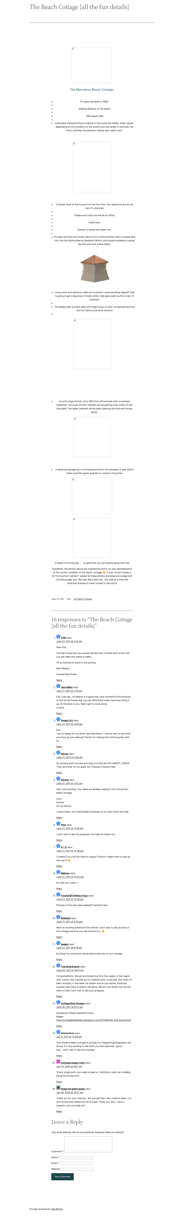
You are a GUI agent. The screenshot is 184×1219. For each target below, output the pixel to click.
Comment (57, 1151)
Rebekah (65, 918)
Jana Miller (67, 687)
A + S (64, 847)
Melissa (65, 873)
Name (55, 1157)
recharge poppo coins (73, 1062)
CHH (63, 637)
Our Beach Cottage (83, 599)
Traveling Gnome (70, 966)
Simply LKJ (67, 720)
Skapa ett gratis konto (73, 1089)
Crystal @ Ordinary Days (74, 895)
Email (55, 1163)
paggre (65, 944)
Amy (63, 824)
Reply (59, 680)
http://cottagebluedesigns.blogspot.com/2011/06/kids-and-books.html (93, 1020)
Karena (65, 779)
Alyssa (64, 753)
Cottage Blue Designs (73, 1003)
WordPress (57, 1209)
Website (55, 1169)
